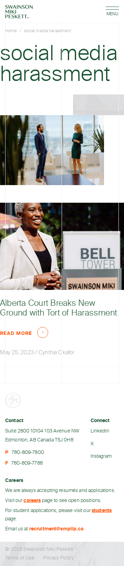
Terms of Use (19, 558)
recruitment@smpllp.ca (56, 529)
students (102, 510)
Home (11, 31)
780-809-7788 (27, 463)
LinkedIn (100, 431)
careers (32, 500)
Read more (16, 333)
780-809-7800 (28, 452)
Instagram (101, 456)
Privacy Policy (58, 558)
